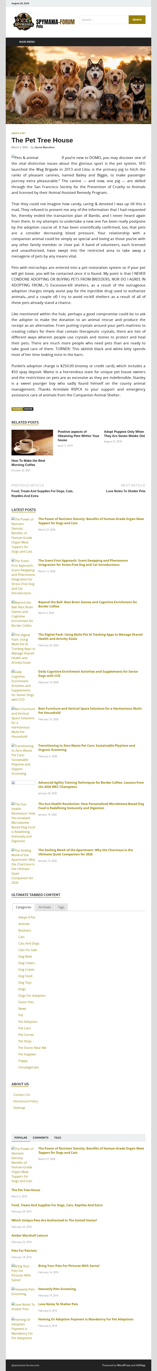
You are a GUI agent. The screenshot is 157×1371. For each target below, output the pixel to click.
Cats (21, 937)
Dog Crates (26, 969)
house (28, 409)
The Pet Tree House (25, 1190)
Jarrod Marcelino (44, 147)
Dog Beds (25, 956)
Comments (40, 1137)
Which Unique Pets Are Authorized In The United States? (54, 1220)
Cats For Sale (27, 950)
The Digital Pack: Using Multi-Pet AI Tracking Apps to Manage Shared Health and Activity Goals (90, 636)
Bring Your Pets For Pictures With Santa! (69, 1266)
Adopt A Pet (18, 133)
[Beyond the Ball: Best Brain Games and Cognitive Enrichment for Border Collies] (23, 602)
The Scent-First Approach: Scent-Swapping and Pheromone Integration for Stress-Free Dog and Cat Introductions (83, 562)
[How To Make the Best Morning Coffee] (32, 443)
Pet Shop (24, 1041)
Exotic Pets (26, 1002)
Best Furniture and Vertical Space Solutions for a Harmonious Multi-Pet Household (90, 710)
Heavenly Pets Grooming (57, 1289)
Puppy (23, 1061)
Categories (23, 907)
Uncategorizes (28, 1067)
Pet (20, 1015)
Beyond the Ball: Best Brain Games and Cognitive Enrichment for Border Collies (87, 604)
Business (24, 930)
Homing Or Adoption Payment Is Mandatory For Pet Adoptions (85, 1319)
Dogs (22, 989)
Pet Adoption (27, 1022)
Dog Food (25, 976)
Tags (61, 907)
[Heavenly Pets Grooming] (23, 1289)
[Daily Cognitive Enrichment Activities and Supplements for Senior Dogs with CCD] (23, 672)
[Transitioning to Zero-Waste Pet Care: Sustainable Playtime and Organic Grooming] (23, 746)
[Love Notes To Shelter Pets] (23, 1304)
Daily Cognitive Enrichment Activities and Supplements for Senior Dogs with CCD (88, 673)
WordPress (123, 1365)
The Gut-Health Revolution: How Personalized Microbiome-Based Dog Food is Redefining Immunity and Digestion (91, 806)
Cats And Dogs (28, 943)
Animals (24, 924)
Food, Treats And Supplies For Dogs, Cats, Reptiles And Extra (57, 1205)
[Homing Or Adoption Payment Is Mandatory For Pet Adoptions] (23, 1320)
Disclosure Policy (25, 1101)
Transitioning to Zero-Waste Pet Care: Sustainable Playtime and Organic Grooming (86, 747)
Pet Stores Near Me (32, 1048)
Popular (20, 1137)
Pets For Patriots (24, 1250)
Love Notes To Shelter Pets (58, 1304)
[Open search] (142, 42)
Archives (45, 907)
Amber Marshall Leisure (29, 1235)
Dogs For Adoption (32, 995)
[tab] (24, 907)
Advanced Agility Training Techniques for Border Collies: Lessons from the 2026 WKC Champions (91, 784)
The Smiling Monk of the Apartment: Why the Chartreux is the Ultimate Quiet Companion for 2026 (85, 852)
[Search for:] (112, 19)
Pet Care (24, 1028)
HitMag (140, 1365)
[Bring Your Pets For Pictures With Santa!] (23, 1266)
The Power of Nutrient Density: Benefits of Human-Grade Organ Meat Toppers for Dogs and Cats (91, 521)
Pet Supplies (27, 1054)
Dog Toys (25, 982)
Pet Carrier (26, 1035)
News (22, 1008)
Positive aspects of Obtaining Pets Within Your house (78, 436)
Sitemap (19, 1108)
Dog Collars (26, 963)
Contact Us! (21, 1095)
